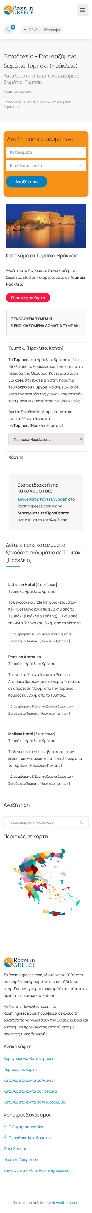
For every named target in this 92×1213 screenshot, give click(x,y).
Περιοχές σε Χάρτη (20, 1069)
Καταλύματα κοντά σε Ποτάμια (30, 1091)
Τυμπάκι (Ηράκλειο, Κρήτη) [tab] (36, 348)
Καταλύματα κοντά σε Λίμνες (29, 1080)
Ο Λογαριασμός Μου (25, 1126)
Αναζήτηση (26, 181)
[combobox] (46, 152)
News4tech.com (65, 1202)
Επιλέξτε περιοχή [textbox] (26, 165)
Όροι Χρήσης (15, 1148)
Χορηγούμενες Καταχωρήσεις (30, 1058)
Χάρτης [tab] (16, 457)
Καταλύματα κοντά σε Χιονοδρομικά (35, 1102)
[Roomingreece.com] (18, 9)
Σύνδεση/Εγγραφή (44, 29)
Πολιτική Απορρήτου (21, 1159)
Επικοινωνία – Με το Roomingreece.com (38, 1170)
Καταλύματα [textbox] (21, 152)
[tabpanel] (46, 402)
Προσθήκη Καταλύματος (29, 1137)
